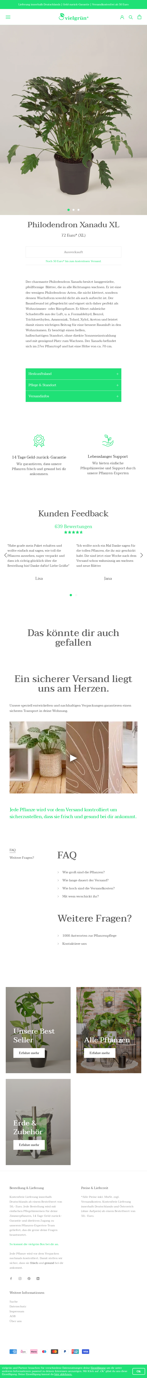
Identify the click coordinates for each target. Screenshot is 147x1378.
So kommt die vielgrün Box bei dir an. (34, 1244)
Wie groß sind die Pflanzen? (83, 872)
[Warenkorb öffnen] (139, 17)
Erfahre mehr (29, 1053)
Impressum (17, 1311)
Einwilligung (98, 1368)
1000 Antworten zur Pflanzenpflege (89, 935)
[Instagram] (20, 1278)
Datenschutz (18, 1306)
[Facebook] (11, 1278)
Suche (14, 1301)
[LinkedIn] (38, 1278)
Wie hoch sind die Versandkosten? (88, 888)
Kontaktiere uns (74, 943)
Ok (139, 1371)
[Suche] (131, 17)
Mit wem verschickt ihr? (80, 896)
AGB (13, 1316)
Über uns (16, 1321)
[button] (71, 595)
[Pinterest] (29, 1278)
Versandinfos (39, 396)
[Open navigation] (8, 17)
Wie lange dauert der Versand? (85, 880)
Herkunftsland (40, 374)
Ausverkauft (73, 252)
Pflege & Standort (42, 385)
